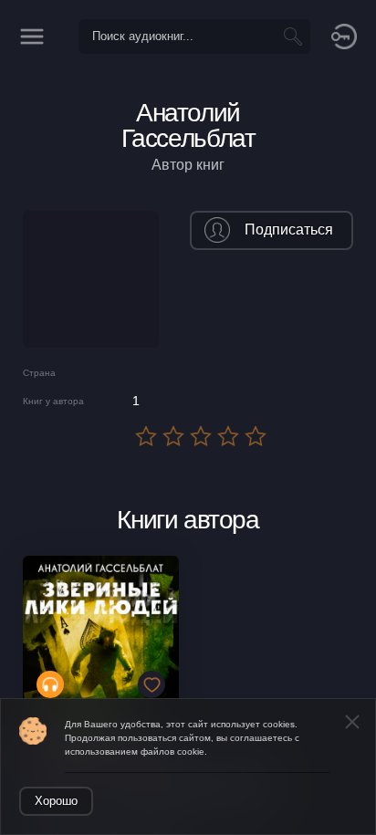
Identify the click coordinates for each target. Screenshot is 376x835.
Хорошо (56, 801)
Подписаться (289, 229)
